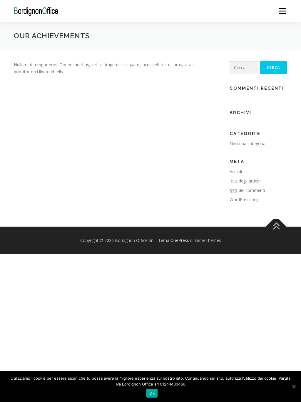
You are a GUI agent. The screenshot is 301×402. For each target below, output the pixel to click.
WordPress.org (244, 199)
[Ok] (294, 386)
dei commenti (247, 190)
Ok (152, 393)
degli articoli (245, 181)
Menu (282, 11)
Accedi (236, 171)
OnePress (179, 240)
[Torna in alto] (276, 226)
